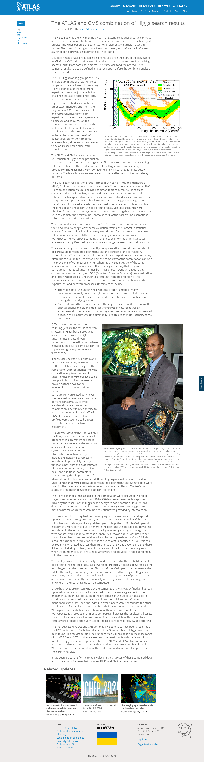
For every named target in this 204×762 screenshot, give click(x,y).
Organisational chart (148, 744)
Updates (164, 6)
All (128, 11)
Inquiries (142, 739)
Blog (185, 11)
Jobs (74, 727)
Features (156, 11)
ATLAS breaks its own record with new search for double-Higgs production (61, 708)
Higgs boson (22, 43)
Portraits (168, 11)
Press (178, 11)
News (135, 11)
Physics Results (65, 747)
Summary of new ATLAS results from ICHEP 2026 (100, 707)
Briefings (145, 11)
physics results (23, 37)
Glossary (61, 734)
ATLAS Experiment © (97, 756)
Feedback (201, 383)
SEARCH (182, 6)
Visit (67, 727)
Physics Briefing (53, 714)
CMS (19, 35)
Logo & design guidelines (70, 737)
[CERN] (185, 730)
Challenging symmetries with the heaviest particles (137, 707)
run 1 (19, 40)
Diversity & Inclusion (68, 741)
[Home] (28, 6)
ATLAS (20, 32)
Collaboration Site (66, 744)
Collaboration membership (71, 731)
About (115, 6)
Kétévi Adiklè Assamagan (92, 29)
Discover (129, 6)
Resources (147, 6)
